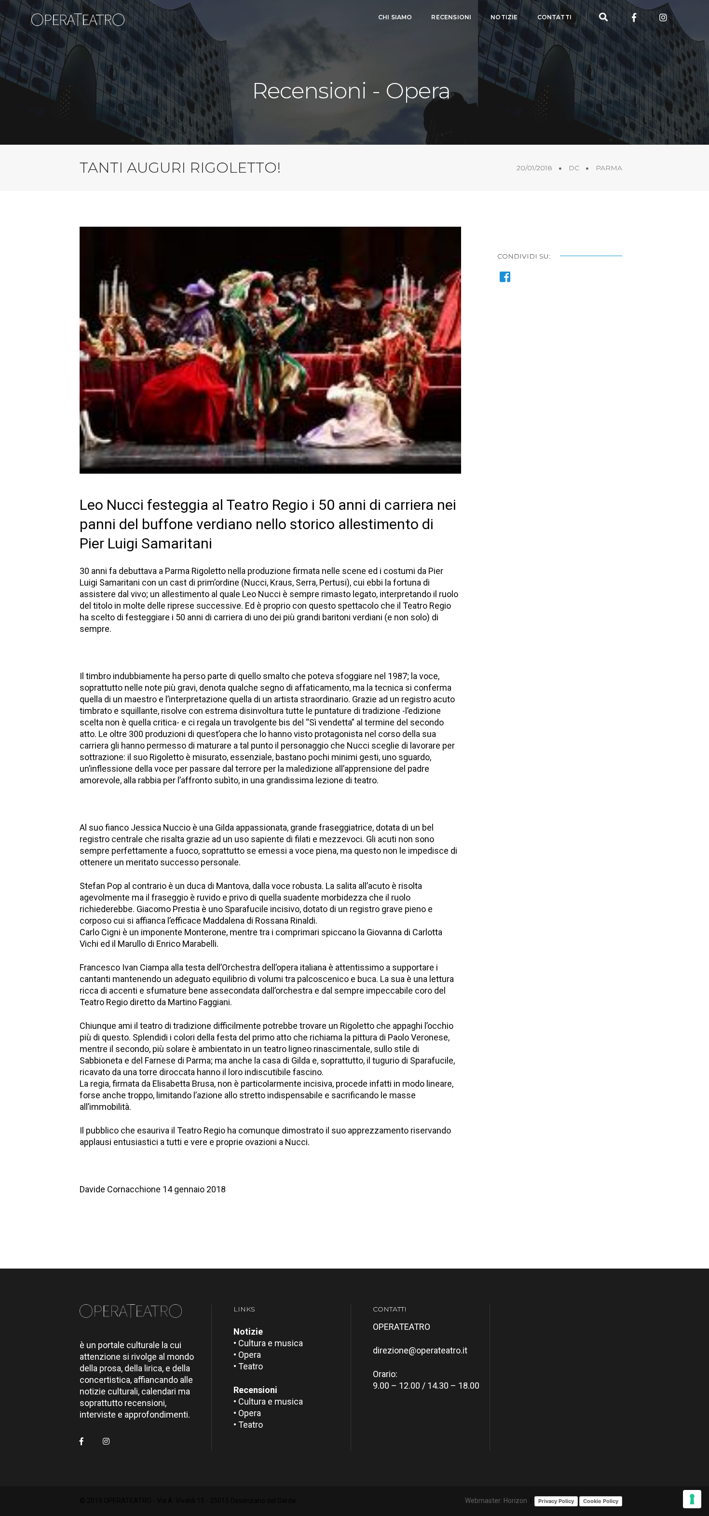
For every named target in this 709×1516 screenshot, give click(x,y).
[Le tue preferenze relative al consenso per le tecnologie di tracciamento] (692, 1499)
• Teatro (248, 1366)
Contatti (554, 17)
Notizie (504, 17)
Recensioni (451, 17)
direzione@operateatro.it (420, 1350)
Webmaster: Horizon (496, 1500)
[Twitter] (648, 18)
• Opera (247, 1355)
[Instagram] (663, 18)
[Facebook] (634, 18)
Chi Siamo (395, 17)
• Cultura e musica (268, 1343)
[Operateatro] (82, 17)
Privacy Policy (556, 1501)
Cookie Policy (600, 1501)
